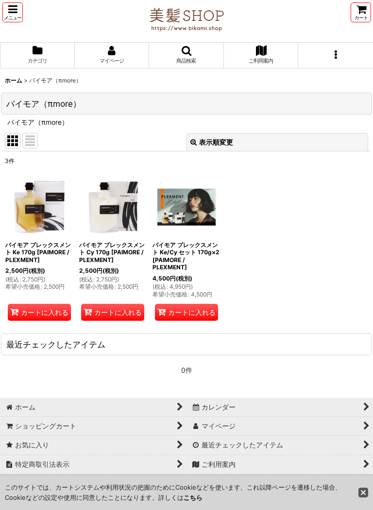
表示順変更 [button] (216, 142)
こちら (193, 497)
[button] (12, 12)
